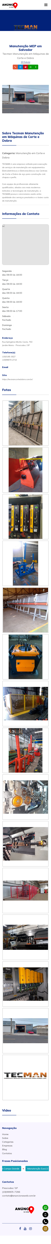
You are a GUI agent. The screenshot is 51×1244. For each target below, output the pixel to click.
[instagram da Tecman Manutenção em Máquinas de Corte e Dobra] (45, 1228)
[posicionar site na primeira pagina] (10, 5)
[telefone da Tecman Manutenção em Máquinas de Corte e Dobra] (45, 1221)
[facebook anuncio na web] (21, 1229)
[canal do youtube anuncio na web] (26, 1229)
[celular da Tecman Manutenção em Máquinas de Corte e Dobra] (45, 1214)
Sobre (5, 1138)
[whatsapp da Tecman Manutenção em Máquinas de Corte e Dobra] (45, 1207)
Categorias (7, 1141)
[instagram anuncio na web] (30, 1229)
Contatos (7, 1153)
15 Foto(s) (25, 62)
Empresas (7, 1145)
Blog (4, 1149)
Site (30, 67)
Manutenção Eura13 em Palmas (31, 1168)
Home (5, 1134)
